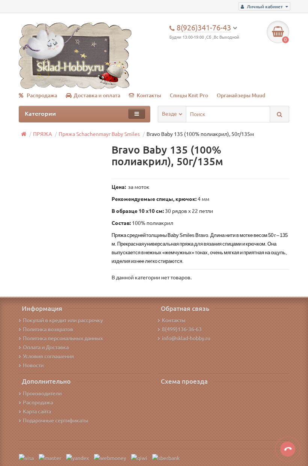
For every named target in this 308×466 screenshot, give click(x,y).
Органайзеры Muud (241, 95)
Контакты (149, 95)
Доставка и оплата (97, 95)
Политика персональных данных (63, 338)
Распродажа (42, 95)
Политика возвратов (48, 329)
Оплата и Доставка (46, 347)
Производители (42, 394)
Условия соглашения (48, 356)
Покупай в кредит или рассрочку (63, 320)
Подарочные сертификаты (55, 421)
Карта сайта (37, 412)
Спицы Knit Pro (189, 95)
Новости (33, 365)
